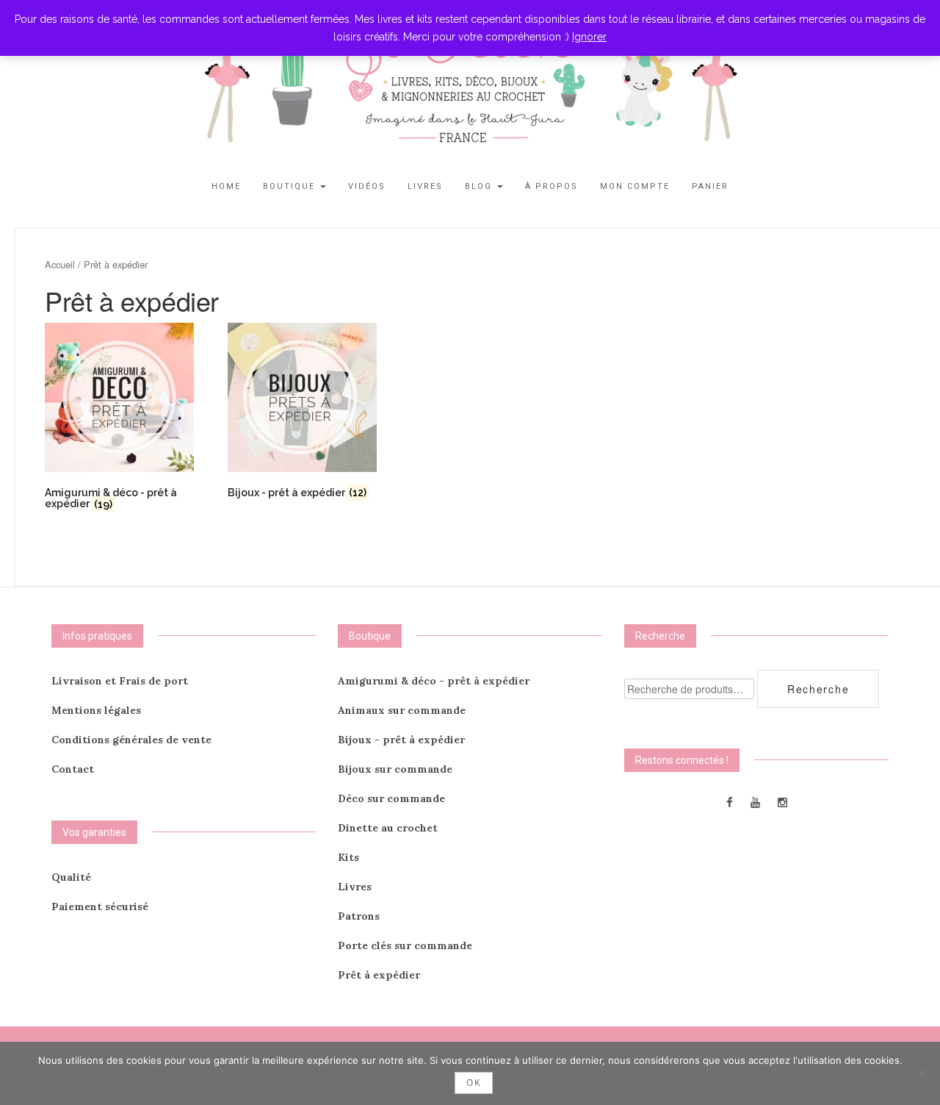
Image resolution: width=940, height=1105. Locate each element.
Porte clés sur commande (405, 945)
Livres (425, 186)
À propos (551, 186)
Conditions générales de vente (131, 739)
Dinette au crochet (388, 827)
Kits (348, 857)
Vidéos (367, 186)
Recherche (818, 689)
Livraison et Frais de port (119, 680)
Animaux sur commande (402, 710)
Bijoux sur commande (395, 769)
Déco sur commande (391, 798)
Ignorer (589, 37)
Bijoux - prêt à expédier (401, 739)
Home (226, 186)
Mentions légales (96, 710)
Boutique (291, 186)
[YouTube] (755, 801)
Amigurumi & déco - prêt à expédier (433, 680)
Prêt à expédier (379, 974)
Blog (480, 186)
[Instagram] (782, 801)
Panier (710, 186)
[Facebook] (730, 801)
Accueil (60, 264)
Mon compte (635, 186)
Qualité (71, 877)
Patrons (359, 916)
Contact (72, 769)
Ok (473, 1082)
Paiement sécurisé (99, 906)
